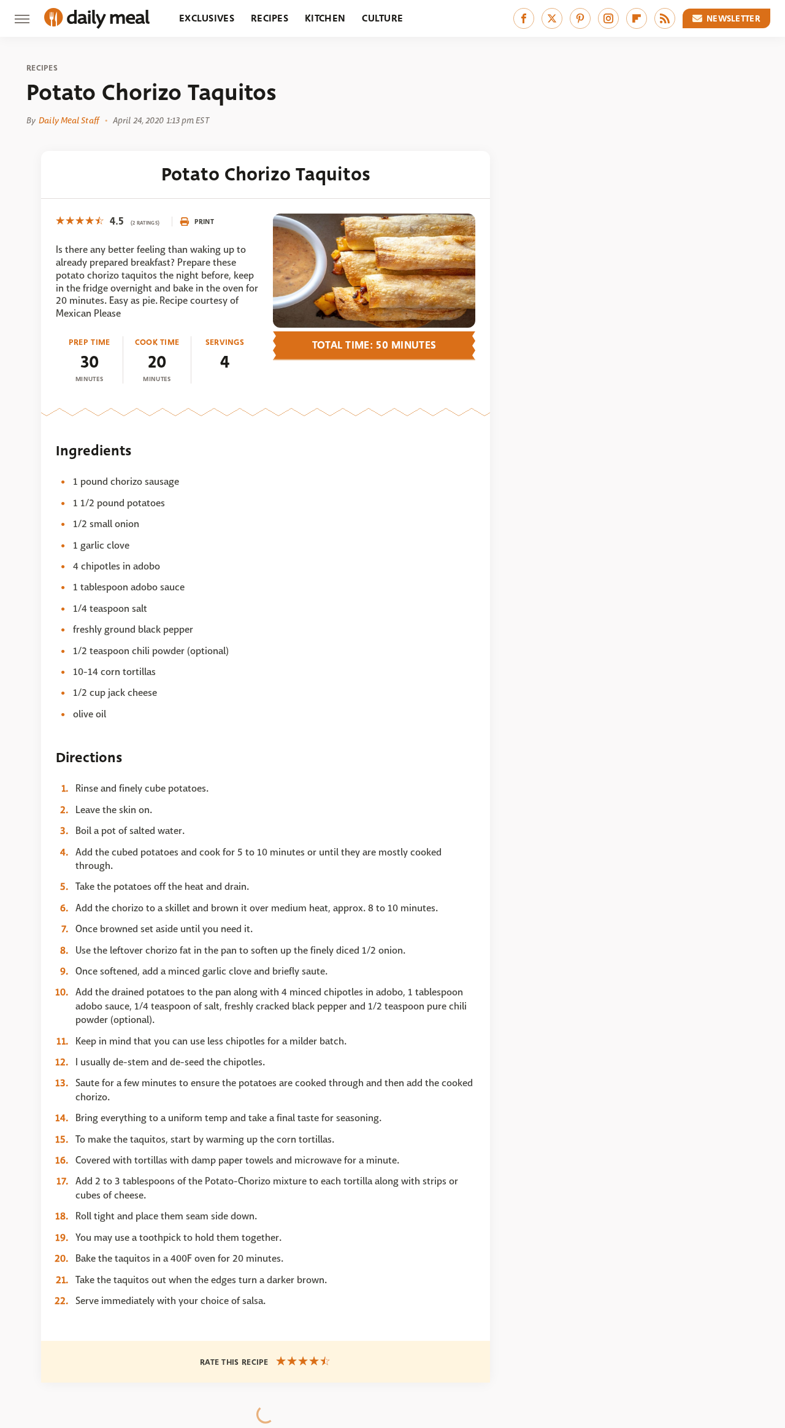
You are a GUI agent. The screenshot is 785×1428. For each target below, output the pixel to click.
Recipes (269, 18)
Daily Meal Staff (69, 120)
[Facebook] (523, 18)
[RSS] (664, 18)
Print (204, 221)
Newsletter (733, 18)
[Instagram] (608, 18)
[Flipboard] (636, 18)
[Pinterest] (580, 18)
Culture (382, 18)
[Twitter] (552, 18)
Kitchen (325, 18)
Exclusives (206, 18)
